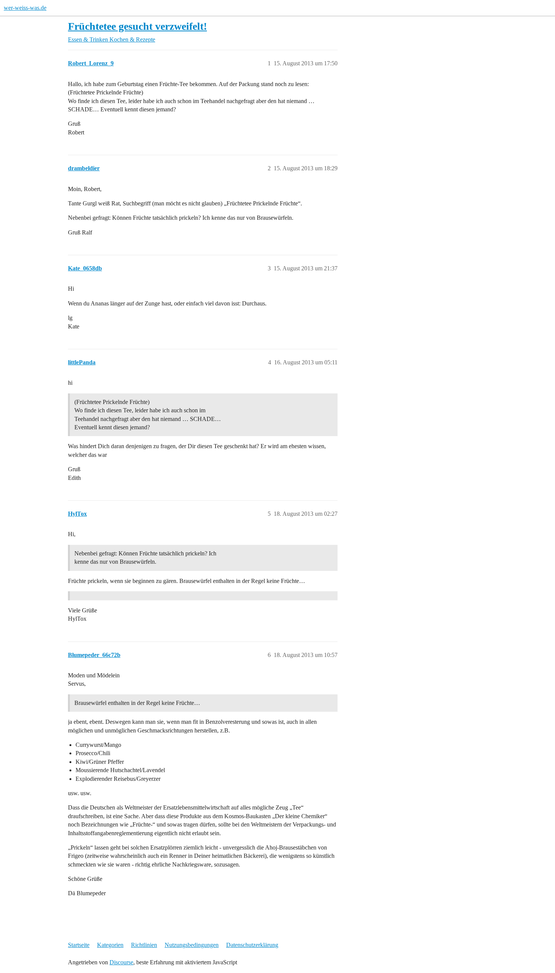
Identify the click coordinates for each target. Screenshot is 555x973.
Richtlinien (144, 945)
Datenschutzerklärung (252, 945)
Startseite (78, 945)
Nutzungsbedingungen (192, 945)
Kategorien (110, 945)
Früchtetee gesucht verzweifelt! (137, 26)
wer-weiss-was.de (25, 8)
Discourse (121, 962)
